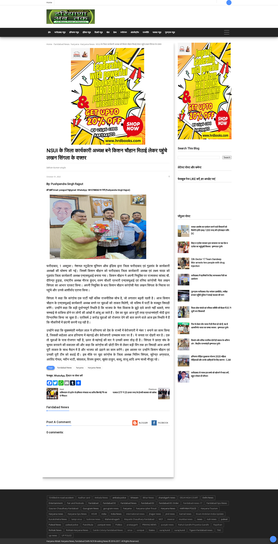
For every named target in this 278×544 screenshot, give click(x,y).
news (199, 519)
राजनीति (146, 32)
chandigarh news (166, 497)
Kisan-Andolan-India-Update (210, 513)
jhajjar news (155, 513)
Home (49, 2)
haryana (75, 44)
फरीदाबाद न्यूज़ (60, 32)
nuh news (212, 519)
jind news (170, 513)
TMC (219, 530)
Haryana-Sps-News (77, 513)
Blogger (143, 422)
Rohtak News (55, 530)
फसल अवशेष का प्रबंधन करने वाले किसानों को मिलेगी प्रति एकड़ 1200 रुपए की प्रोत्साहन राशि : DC (210, 230)
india (104, 513)
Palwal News (55, 524)
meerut (170, 519)
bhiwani (134, 497)
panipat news (104, 524)
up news (53, 535)
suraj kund (164, 530)
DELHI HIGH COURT (189, 497)
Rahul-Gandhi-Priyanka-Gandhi (193, 524)
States (152, 530)
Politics (119, 524)
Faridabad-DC (147, 503)
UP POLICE (67, 535)
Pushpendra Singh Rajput (67, 184)
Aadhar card (84, 497)
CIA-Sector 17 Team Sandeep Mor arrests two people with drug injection (208, 262)
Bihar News (148, 497)
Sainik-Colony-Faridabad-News (108, 530)
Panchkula (88, 524)
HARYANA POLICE (188, 508)
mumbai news (186, 519)
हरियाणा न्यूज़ (74, 32)
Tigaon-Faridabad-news (201, 530)
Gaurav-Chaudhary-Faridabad (63, 508)
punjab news (167, 524)
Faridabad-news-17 (192, 503)
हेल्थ (115, 32)
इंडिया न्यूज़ (87, 32)
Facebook (163, 422)
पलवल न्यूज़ (157, 32)
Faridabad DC (109, 503)
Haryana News (87, 44)
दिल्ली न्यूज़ (99, 32)
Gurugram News (91, 508)
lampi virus (76, 519)
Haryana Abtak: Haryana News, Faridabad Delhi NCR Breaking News (77, 541)
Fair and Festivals (75, 503)
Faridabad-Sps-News (217, 503)
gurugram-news (111, 508)
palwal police (72, 524)
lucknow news (93, 519)
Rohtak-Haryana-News (77, 530)
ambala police (119, 497)
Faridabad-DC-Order (169, 503)
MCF (161, 519)
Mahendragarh (112, 519)
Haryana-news (56, 513)
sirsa (129, 530)
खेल (108, 32)
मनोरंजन (123, 32)
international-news (135, 513)
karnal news (185, 513)
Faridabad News (62, 44)
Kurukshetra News (58, 519)
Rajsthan (217, 524)
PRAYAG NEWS (149, 524)
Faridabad (93, 503)
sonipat (140, 530)
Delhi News (208, 497)
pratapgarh (132, 524)
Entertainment (56, 503)
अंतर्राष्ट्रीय (135, 32)
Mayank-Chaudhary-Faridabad (139, 519)
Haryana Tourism (209, 508)
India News (116, 513)
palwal (224, 519)
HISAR (94, 513)
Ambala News (101, 497)
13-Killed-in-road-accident (61, 497)
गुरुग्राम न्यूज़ (170, 32)
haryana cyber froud (146, 508)
